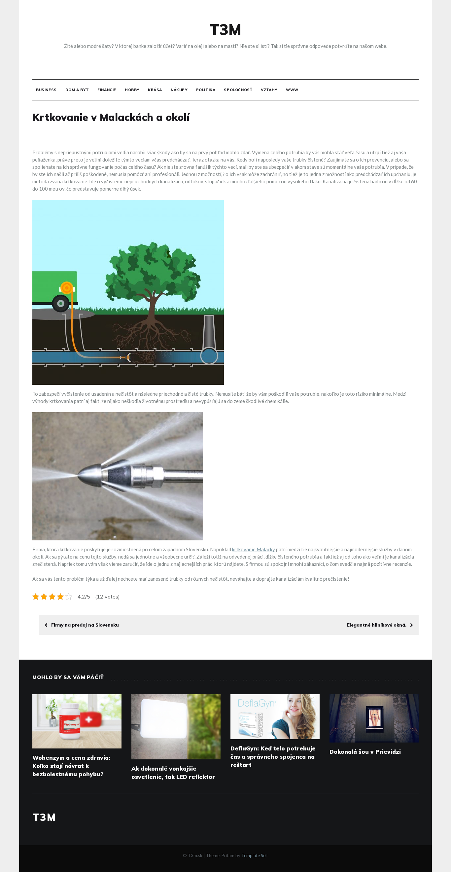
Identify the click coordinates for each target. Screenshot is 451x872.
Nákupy (179, 90)
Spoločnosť (238, 90)
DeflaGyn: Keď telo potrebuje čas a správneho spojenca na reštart (273, 756)
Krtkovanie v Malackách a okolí (111, 117)
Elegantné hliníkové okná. (376, 625)
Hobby (132, 90)
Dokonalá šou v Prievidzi (365, 751)
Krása (155, 90)
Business (46, 90)
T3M (225, 29)
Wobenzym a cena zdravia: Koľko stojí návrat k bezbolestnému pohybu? (71, 766)
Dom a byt (77, 90)
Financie (106, 90)
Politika (206, 90)
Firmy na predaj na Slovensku (85, 625)
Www (292, 90)
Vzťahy (269, 90)
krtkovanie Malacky (253, 549)
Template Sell (254, 855)
